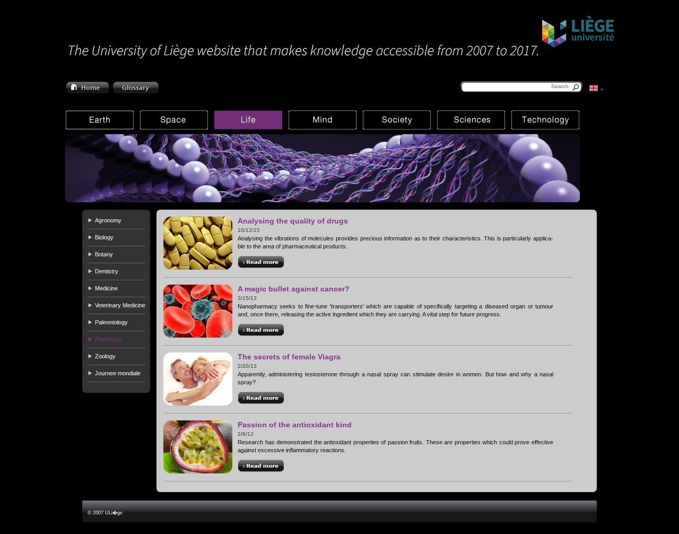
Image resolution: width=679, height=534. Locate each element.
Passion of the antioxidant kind (295, 424)
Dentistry (106, 271)
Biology (104, 237)
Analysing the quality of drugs (293, 221)
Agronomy (108, 220)
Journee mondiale (118, 373)
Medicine (106, 288)
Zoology (105, 356)
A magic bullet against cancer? (294, 289)
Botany (104, 254)
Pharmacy (108, 339)
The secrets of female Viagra (289, 356)
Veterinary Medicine (120, 305)
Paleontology (111, 322)
